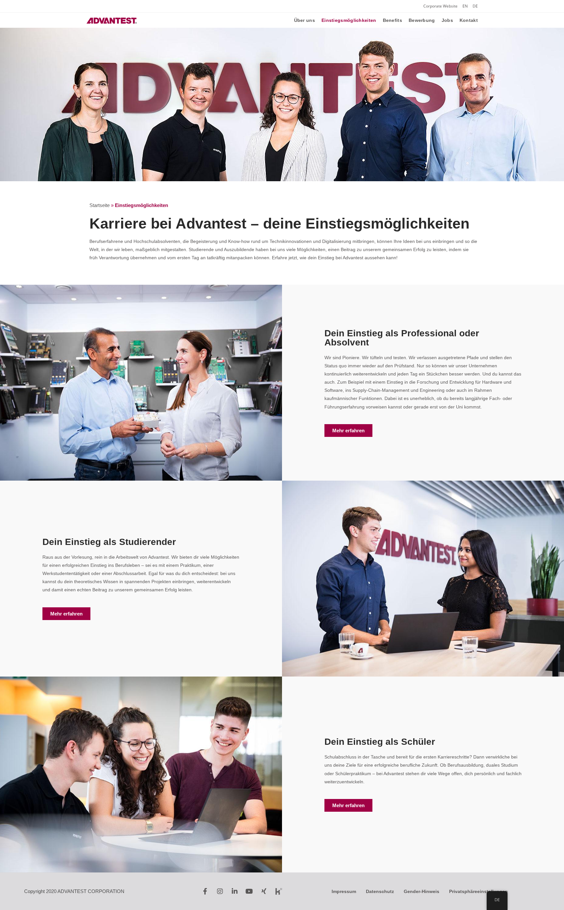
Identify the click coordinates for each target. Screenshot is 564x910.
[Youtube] (249, 891)
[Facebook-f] (205, 891)
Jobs (447, 20)
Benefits (392, 20)
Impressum (344, 891)
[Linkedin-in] (234, 891)
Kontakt (469, 20)
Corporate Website (440, 6)
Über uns (304, 20)
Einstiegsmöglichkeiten (348, 20)
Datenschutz (380, 891)
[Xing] (264, 891)
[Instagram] (220, 891)
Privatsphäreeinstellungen (478, 891)
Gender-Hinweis (421, 891)
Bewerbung (422, 20)
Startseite (99, 205)
